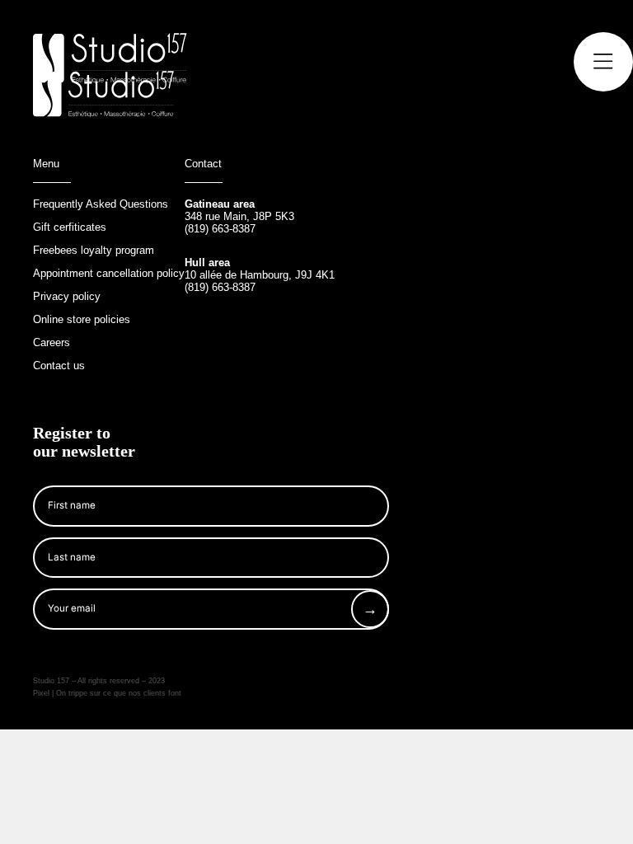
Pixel (42, 693)
